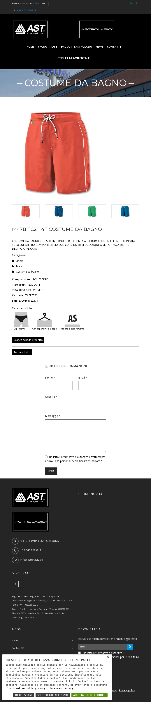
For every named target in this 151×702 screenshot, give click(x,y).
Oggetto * (51, 396)
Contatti (114, 46)
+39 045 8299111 (27, 10)
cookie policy (63, 688)
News (99, 46)
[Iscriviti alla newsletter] (130, 647)
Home (30, 46)
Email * (82, 377)
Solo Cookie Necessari (52, 695)
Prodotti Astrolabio (76, 46)
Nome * (50, 377)
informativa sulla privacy (26, 688)
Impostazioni (23, 695)
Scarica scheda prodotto (28, 340)
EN (131, 3)
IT (136, 3)
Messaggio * (52, 415)
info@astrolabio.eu (31, 559)
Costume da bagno (27, 271)
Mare (19, 266)
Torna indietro (22, 352)
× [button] (108, 656)
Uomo (20, 261)
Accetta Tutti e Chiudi (89, 695)
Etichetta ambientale (74, 58)
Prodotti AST (47, 46)
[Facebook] (15, 584)
